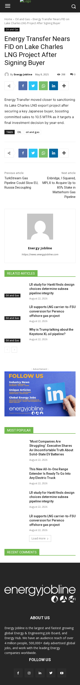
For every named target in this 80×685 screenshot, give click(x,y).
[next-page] (14, 350)
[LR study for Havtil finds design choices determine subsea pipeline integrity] (15, 290)
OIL (19, 132)
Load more (39, 538)
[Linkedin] (53, 85)
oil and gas (32, 132)
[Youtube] (62, 673)
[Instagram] (29, 673)
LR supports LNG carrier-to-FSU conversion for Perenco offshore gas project (52, 311)
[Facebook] (22, 85)
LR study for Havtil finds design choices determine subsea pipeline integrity (51, 289)
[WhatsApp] (43, 85)
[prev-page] (7, 350)
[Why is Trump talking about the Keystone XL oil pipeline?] (15, 335)
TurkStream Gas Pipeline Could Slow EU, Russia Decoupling (21, 182)
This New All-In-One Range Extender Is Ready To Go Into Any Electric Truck (50, 473)
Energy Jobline (23, 74)
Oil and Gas (22, 19)
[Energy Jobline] (7, 74)
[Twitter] (33, 85)
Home (8, 19)
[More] (64, 85)
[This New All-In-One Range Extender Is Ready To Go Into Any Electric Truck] (15, 474)
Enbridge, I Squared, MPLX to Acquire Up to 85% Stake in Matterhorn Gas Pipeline (59, 187)
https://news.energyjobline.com (40, 254)
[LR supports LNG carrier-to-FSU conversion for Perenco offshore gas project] (15, 312)
